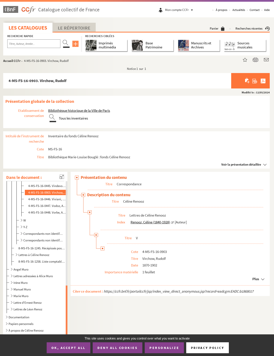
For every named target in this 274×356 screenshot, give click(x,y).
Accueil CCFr (12, 61)
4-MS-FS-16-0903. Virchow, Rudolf (47, 192)
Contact (255, 10)
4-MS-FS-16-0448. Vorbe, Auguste (47, 212)
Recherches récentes (248, 28)
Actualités (238, 10)
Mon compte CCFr (177, 10)
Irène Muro (20, 283)
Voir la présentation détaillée (241, 164)
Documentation (19, 317)
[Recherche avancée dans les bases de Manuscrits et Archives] (184, 45)
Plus (255, 279)
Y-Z (25, 227)
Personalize (164, 348)
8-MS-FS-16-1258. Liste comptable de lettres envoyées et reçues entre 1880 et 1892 (42, 261)
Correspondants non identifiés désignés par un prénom (43, 234)
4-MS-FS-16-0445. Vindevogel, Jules (47, 186)
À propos (221, 10)
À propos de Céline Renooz (26, 330)
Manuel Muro (22, 289)
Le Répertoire (74, 28)
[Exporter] (255, 80)
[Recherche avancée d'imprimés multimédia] (92, 45)
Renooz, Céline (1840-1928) (150, 222)
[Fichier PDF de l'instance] (263, 80)
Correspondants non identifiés (43, 240)
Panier (214, 28)
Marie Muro (20, 296)
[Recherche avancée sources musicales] (230, 45)
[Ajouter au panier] (247, 81)
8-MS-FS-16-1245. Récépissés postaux (42, 248)
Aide (267, 10)
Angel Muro (20, 269)
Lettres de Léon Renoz (27, 309)
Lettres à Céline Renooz (33, 255)
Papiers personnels (21, 324)
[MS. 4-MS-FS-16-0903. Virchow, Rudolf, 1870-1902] (242, 59)
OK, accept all (68, 348)
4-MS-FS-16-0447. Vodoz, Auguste (47, 206)
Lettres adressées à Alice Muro (33, 276)
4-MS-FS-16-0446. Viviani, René (47, 199)
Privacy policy (207, 348)
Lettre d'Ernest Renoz (27, 303)
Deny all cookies (117, 348)
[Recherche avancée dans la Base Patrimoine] (138, 45)
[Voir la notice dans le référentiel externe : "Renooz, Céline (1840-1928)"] (172, 222)
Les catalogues (28, 27)
